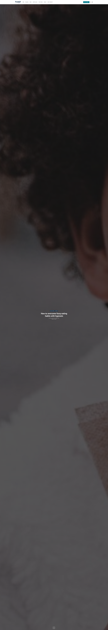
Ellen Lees (51, 318)
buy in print (86, 2)
